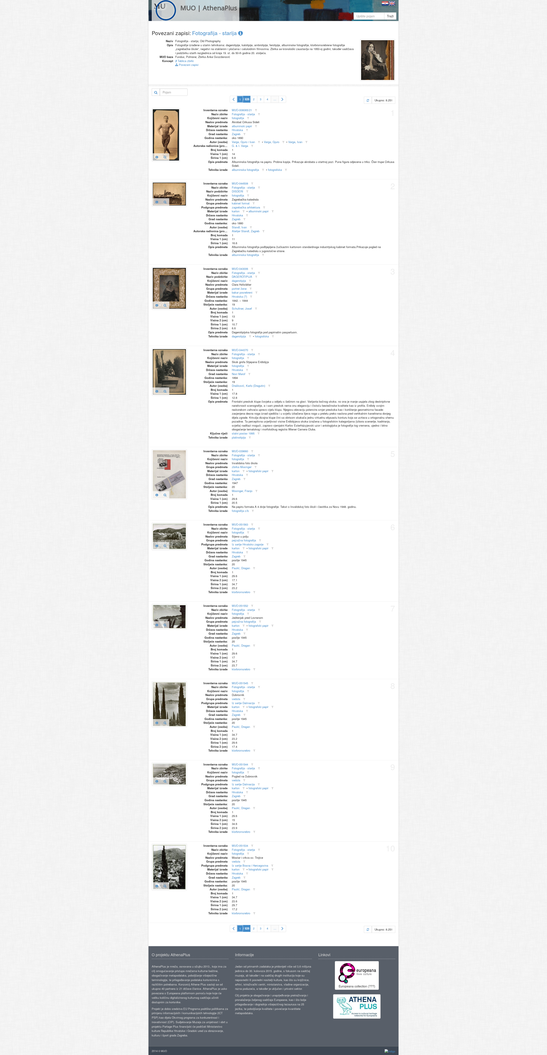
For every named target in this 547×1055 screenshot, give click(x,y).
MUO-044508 (240, 183)
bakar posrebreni (242, 292)
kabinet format (241, 203)
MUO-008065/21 (242, 110)
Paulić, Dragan (241, 568)
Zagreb (236, 134)
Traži (390, 16)
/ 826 (246, 99)
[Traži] (156, 92)
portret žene (239, 289)
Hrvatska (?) (239, 296)
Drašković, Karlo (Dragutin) (248, 386)
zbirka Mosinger (241, 467)
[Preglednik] (165, 157)
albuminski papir (242, 126)
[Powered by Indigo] (390, 1051)
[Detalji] (157, 157)
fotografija (238, 118)
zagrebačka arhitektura (246, 207)
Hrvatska (237, 130)
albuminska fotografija (245, 170)
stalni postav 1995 (243, 433)
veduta (236, 699)
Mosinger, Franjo (242, 491)
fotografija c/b (240, 511)
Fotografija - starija (215, 33)
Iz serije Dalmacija (243, 703)
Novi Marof (238, 374)
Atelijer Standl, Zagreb (245, 231)
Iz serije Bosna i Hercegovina (250, 865)
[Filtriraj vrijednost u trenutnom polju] (256, 110)
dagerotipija (239, 281)
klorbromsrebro (241, 592)
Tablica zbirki (185, 61)
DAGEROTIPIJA (242, 277)
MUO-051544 (240, 764)
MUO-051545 (240, 683)
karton (236, 211)
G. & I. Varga (240, 146)
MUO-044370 (240, 350)
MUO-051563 (240, 524)
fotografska (275, 170)
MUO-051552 (240, 606)
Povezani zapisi (188, 65)
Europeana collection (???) (357, 986)
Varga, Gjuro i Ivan (243, 142)
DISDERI (237, 191)
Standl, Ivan (239, 227)
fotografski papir (258, 471)
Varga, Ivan (295, 142)
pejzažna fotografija (244, 540)
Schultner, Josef (242, 308)
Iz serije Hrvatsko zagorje (247, 544)
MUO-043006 (240, 269)
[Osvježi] (368, 100)
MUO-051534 (240, 846)
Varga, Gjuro (271, 142)
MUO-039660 (240, 451)
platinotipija (239, 437)
